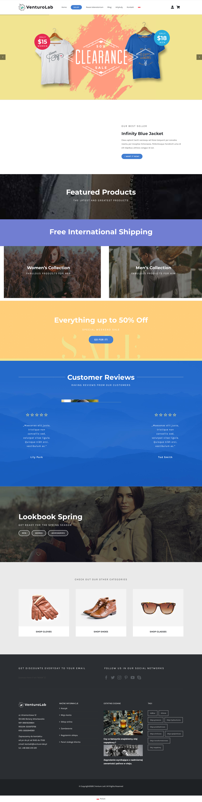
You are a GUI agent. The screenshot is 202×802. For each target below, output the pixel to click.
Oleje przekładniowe (157, 727)
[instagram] (119, 678)
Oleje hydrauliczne (174, 720)
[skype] (139, 678)
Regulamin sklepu (69, 735)
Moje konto (66, 715)
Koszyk (64, 708)
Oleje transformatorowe (159, 741)
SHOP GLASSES (158, 631)
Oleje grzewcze (155, 720)
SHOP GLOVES (44, 631)
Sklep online (66, 722)
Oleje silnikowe (155, 734)
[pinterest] (126, 678)
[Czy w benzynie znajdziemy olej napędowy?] (123, 722)
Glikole (163, 713)
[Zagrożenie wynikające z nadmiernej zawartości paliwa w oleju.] (123, 750)
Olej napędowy (155, 747)
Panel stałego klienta (70, 742)
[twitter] (113, 678)
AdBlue (152, 713)
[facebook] (106, 678)
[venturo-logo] (36, 4)
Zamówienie (66, 728)
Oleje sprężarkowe (174, 734)
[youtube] (133, 678)
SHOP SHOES (101, 631)
